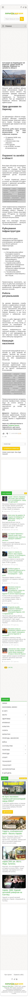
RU (12, 667)
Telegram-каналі (13, 425)
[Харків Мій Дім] (14, 13)
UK (6, 667)
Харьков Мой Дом (7, 986)
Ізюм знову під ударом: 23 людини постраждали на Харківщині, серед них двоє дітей (16, 517)
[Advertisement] (14, 45)
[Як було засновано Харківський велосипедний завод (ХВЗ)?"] (14, 788)
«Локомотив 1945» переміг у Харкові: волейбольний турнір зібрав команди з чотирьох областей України (17, 651)
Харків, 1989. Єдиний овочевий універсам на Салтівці (12, 892)
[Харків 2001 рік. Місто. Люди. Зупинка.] (14, 853)
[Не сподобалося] (7, 433)
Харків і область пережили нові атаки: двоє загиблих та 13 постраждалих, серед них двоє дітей (17, 499)
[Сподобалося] (3, 433)
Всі (25, 493)
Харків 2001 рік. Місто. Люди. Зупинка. (12, 862)
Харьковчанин (7, 511)
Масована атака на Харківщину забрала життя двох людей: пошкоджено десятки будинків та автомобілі (14, 632)
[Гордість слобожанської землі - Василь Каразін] (14, 822)
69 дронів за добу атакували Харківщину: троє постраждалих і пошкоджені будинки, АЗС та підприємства (13, 610)
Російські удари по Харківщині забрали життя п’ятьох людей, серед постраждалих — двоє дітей (13, 572)
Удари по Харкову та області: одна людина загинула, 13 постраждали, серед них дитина (17, 554)
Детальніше (8, 812)
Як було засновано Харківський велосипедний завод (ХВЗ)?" (13, 799)
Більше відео (23, 778)
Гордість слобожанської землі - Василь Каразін (12, 832)
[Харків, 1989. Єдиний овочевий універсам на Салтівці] (14, 881)
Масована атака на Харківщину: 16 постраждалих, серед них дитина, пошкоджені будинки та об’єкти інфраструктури (13, 590)
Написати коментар (12, 448)
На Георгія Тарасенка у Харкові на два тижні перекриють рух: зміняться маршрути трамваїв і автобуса (13, 537)
